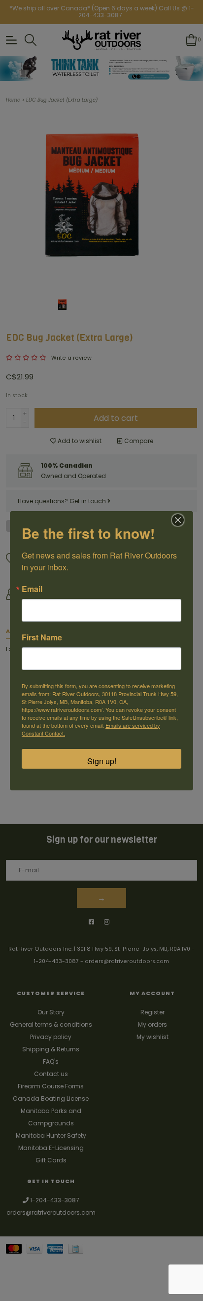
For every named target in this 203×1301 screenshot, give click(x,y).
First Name (42, 637)
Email (32, 589)
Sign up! (101, 761)
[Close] (178, 520)
